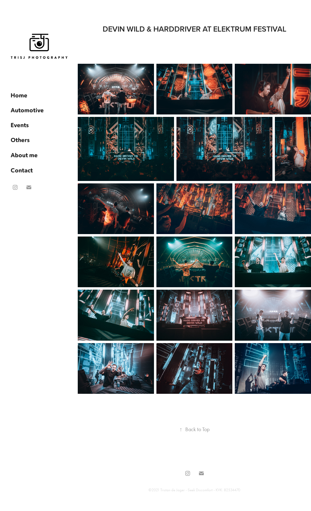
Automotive (27, 110)
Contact (22, 170)
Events (20, 125)
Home (19, 95)
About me (24, 155)
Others (20, 140)
